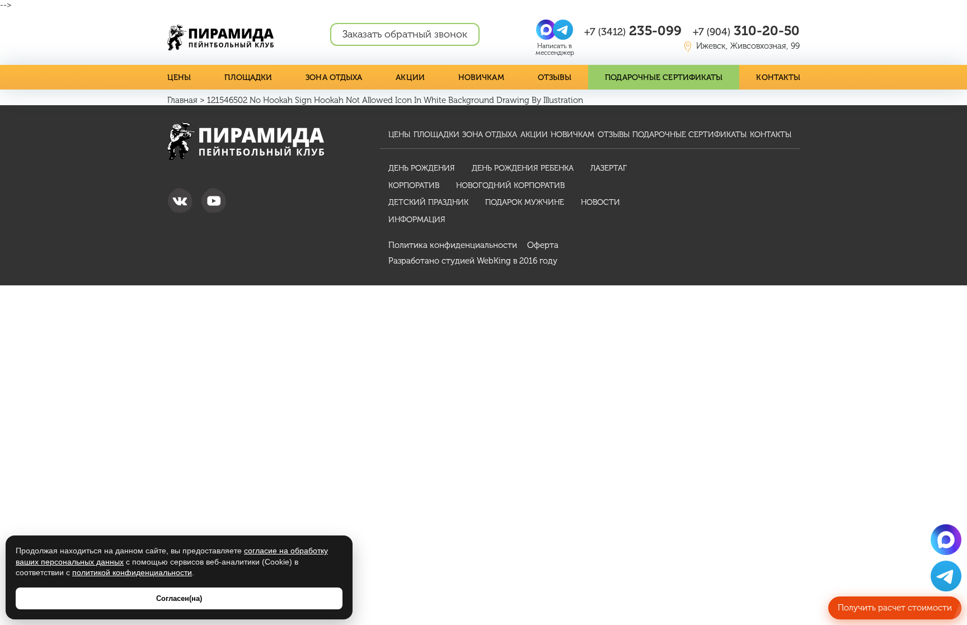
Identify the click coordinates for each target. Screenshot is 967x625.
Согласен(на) (179, 598)
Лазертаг (608, 168)
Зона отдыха (334, 77)
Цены (179, 77)
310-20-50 (746, 30)
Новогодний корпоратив (510, 185)
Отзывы (555, 77)
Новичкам (481, 77)
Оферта (542, 245)
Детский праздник (428, 202)
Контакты (778, 77)
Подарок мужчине (524, 202)
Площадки (248, 77)
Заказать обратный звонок (404, 34)
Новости (600, 202)
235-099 (633, 30)
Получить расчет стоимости (895, 608)
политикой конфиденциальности (132, 572)
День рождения (421, 168)
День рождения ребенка (523, 168)
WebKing (494, 261)
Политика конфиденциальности (452, 245)
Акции (410, 77)
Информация (416, 219)
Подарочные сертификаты (663, 77)
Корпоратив (413, 185)
